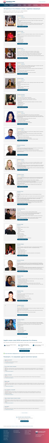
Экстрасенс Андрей (20, 128)
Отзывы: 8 (22, 306)
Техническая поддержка (28, 433)
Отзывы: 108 (18, 292)
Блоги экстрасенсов (6, 436)
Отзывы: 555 (18, 277)
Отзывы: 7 (18, 146)
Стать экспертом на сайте (17, 432)
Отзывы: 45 (18, 261)
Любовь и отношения (8, 374)
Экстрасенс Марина (20, 244)
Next (15, 20)
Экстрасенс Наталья (20, 305)
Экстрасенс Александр (21, 145)
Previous (4, 20)
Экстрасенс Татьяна (20, 62)
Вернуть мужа (7, 381)
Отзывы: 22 (18, 245)
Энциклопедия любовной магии (35, 5)
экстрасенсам (12, 5)
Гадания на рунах (24, 5)
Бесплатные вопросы (6, 433)
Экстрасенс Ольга (20, 48)
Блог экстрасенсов (42, 5)
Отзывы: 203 (18, 210)
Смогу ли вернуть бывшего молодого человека (12, 398)
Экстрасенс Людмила (20, 319)
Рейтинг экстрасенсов (6, 5)
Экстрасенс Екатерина (21, 94)
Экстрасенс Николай (20, 260)
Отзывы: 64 (22, 32)
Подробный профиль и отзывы (22, 26)
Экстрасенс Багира (20, 78)
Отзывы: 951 (22, 113)
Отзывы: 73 (18, 225)
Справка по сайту (27, 432)
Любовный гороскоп (29, 5)
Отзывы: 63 (18, 192)
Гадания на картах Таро (19, 5)
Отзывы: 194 (22, 17)
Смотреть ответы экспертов (9, 371)
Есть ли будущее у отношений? (10, 389)
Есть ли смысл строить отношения (10, 366)
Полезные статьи (6, 439)
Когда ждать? (7, 406)
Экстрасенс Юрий (20, 31)
